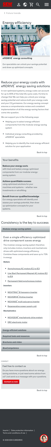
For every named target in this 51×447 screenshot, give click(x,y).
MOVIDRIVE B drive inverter (20, 296)
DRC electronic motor (17, 322)
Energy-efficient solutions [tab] (14, 330)
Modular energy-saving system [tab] (17, 228)
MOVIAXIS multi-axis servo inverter (24, 301)
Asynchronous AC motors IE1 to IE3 (24, 268)
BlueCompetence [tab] (11, 348)
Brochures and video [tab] (12, 342)
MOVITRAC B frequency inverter (22, 292)
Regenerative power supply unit (22, 306)
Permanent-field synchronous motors (25, 281)
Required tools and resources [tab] (16, 336)
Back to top (42, 152)
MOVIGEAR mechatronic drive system (25, 317)
